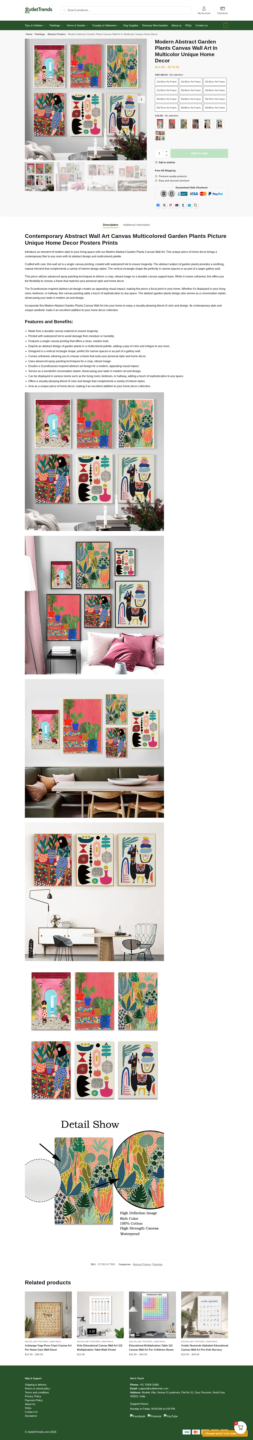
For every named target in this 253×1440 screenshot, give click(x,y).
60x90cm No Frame (215, 107)
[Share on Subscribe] (189, 205)
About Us (30, 1404)
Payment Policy (34, 1400)
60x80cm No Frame (191, 107)
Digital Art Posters (36, 1342)
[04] (195, 124)
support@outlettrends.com (153, 1388)
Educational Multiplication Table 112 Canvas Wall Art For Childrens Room (151, 1347)
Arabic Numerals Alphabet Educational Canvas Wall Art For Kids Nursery (204, 1347)
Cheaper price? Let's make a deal (225, 1433)
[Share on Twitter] (164, 205)
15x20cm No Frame (191, 81)
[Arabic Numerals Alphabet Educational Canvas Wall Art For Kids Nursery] (204, 1314)
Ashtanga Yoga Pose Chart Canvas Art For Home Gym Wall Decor (48, 1347)
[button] (141, 99)
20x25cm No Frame (215, 81)
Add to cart (199, 153)
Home (29, 34)
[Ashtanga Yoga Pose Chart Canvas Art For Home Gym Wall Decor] (48, 1314)
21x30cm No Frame (166, 90)
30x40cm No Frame (191, 90)
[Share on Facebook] (158, 205)
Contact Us (31, 1411)
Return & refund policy (37, 1388)
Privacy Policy (33, 1396)
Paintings (40, 34)
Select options (48, 1361)
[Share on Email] (177, 205)
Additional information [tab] (136, 224)
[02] (172, 124)
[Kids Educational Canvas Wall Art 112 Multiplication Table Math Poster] (100, 1314)
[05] (207, 124)
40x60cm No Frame (191, 99)
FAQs (28, 1408)
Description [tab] (110, 224)
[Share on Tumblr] (183, 205)
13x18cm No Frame (166, 81)
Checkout (222, 13)
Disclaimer (31, 1415)
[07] (160, 135)
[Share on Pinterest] (170, 205)
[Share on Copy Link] (195, 205)
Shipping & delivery (36, 1384)
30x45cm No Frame (215, 90)
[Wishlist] (66, 1296)
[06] (219, 124)
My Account (204, 13)
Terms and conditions (37, 1392)
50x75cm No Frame (166, 107)
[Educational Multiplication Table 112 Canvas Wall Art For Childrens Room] (152, 1314)
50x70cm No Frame (215, 99)
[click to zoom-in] (86, 99)
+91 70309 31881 (149, 1384)
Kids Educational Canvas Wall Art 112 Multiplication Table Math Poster (99, 1347)
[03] (184, 124)
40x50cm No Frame (166, 99)
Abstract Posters (56, 34)
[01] (160, 124)
